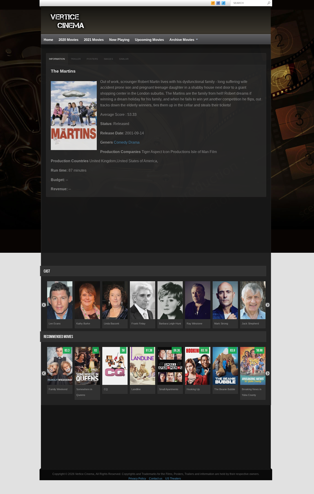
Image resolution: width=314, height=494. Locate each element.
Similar (123, 59)
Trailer (76, 59)
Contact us (155, 478)
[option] (60, 304)
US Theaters (173, 478)
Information (57, 59)
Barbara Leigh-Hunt (170, 323)
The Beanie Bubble (224, 389)
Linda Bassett (111, 323)
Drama (134, 142)
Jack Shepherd (250, 323)
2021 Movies (94, 40)
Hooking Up (193, 389)
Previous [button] (43, 305)
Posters (92, 59)
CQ (106, 389)
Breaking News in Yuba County (251, 392)
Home (48, 40)
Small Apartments (168, 389)
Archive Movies (180, 40)
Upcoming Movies (149, 40)
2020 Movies (68, 40)
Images (108, 59)
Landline (136, 389)
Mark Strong (221, 323)
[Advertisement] (156, 437)
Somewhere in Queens (84, 392)
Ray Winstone (194, 323)
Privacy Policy (137, 478)
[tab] (57, 59)
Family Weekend (58, 389)
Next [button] (267, 305)
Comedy (121, 142)
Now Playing (119, 40)
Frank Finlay (138, 323)
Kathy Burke (83, 323)
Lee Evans (55, 323)
